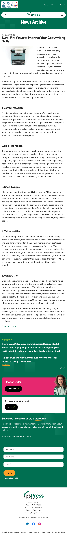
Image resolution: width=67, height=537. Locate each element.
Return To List (10, 326)
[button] (5, 14)
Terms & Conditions (58, 532)
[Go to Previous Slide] (61, 367)
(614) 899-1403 (36, 508)
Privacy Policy (45, 532)
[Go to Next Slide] (64, 368)
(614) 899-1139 (36, 510)
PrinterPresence (34, 532)
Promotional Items (49, 5)
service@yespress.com (33, 513)
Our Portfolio (61, 5)
